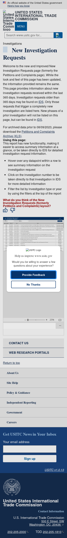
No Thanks (33, 284)
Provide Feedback (33, 275)
